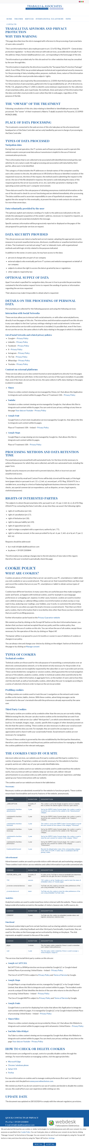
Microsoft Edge (14, 1061)
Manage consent (33, 646)
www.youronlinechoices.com (41, 1081)
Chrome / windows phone (18, 1065)
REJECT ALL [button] (38, 1144)
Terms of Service (60, 975)
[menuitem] (9, 18)
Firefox (11, 1073)
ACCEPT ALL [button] (50, 1144)
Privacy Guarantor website (49, 617)
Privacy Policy (22, 338)
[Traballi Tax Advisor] (44, 9)
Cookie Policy (25, 1132)
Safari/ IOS (12, 1069)
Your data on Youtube (24, 410)
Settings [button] (52, 1138)
